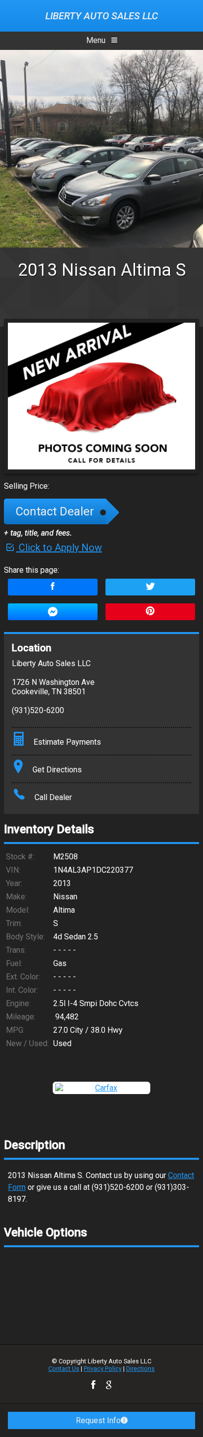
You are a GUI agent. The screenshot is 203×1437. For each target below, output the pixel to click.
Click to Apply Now (59, 547)
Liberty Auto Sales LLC (101, 16)
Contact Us (63, 1368)
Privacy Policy (103, 1368)
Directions (140, 1368)
